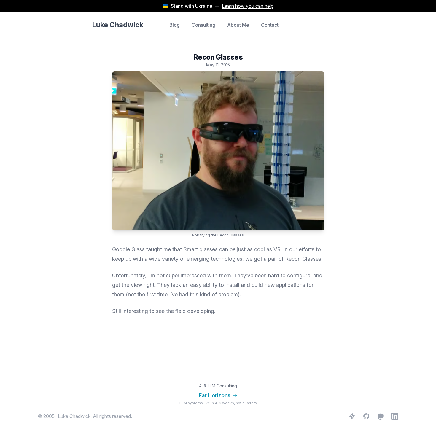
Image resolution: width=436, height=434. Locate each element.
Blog (174, 25)
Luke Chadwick (117, 24)
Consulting (203, 25)
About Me (238, 25)
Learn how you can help (247, 6)
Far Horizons (214, 395)
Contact (270, 25)
